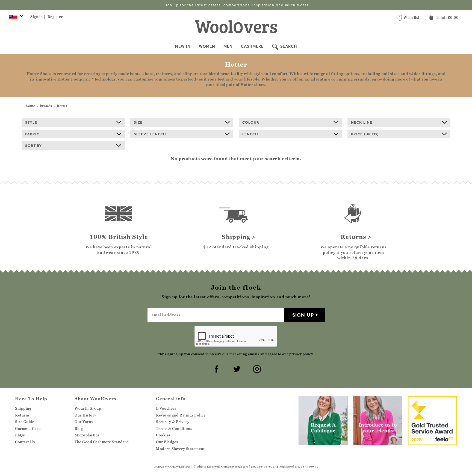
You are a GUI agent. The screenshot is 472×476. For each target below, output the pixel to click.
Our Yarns (84, 422)
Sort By (33, 145)
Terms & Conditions (174, 428)
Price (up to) (365, 134)
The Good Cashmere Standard (102, 442)
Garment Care (27, 428)
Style (31, 122)
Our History (85, 415)
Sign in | (37, 16)
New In (183, 46)
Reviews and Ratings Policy (180, 415)
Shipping (23, 408)
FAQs (20, 435)
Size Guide (24, 422)
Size (138, 122)
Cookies (163, 435)
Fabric (32, 134)
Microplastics (87, 435)
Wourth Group (88, 408)
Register (55, 16)
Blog (79, 428)
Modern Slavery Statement (180, 449)
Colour (250, 122)
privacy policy (300, 354)
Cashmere (252, 46)
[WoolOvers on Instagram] (256, 368)
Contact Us (25, 442)
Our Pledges (167, 442)
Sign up (303, 314)
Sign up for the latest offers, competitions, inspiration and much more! (236, 5)
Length (250, 134)
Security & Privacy (172, 422)
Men (228, 46)
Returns (22, 415)
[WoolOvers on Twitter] (236, 368)
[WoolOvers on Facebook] (216, 368)
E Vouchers (166, 408)
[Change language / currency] (15, 18)
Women (207, 46)
